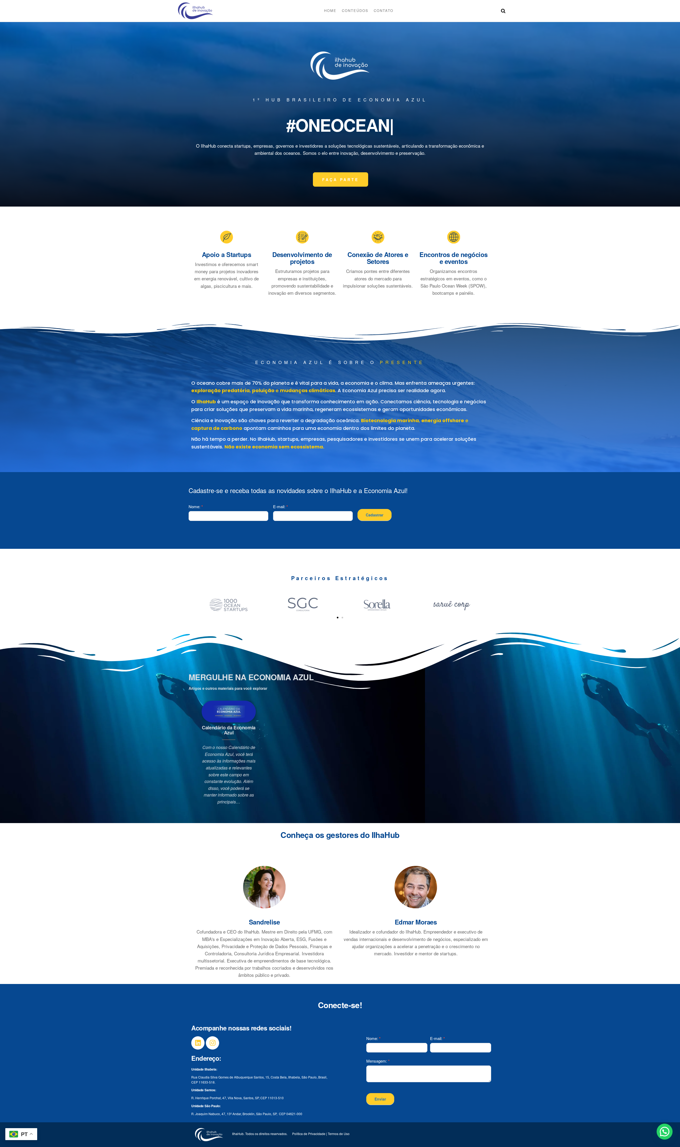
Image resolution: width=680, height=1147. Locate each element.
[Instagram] (212, 1043)
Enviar (380, 1099)
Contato (383, 10)
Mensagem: (378, 1061)
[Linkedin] (198, 1043)
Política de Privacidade (308, 1133)
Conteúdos (355, 10)
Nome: (196, 507)
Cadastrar (374, 514)
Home (330, 10)
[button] (337, 617)
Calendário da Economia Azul (229, 730)
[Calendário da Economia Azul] (229, 711)
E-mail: (280, 507)
